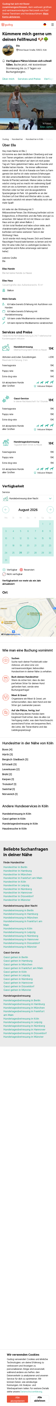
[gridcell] (42, 523)
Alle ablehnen (39, 1399)
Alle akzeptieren (17, 1399)
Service (6, 492)
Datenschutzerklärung (31, 1391)
